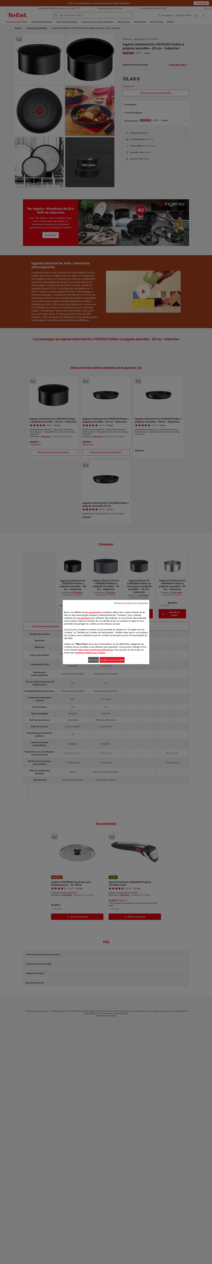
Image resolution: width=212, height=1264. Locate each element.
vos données (83, 618)
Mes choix (93, 660)
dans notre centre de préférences (95, 649)
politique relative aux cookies (90, 652)
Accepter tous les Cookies (112, 660)
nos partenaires (93, 612)
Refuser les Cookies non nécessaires (131, 603)
